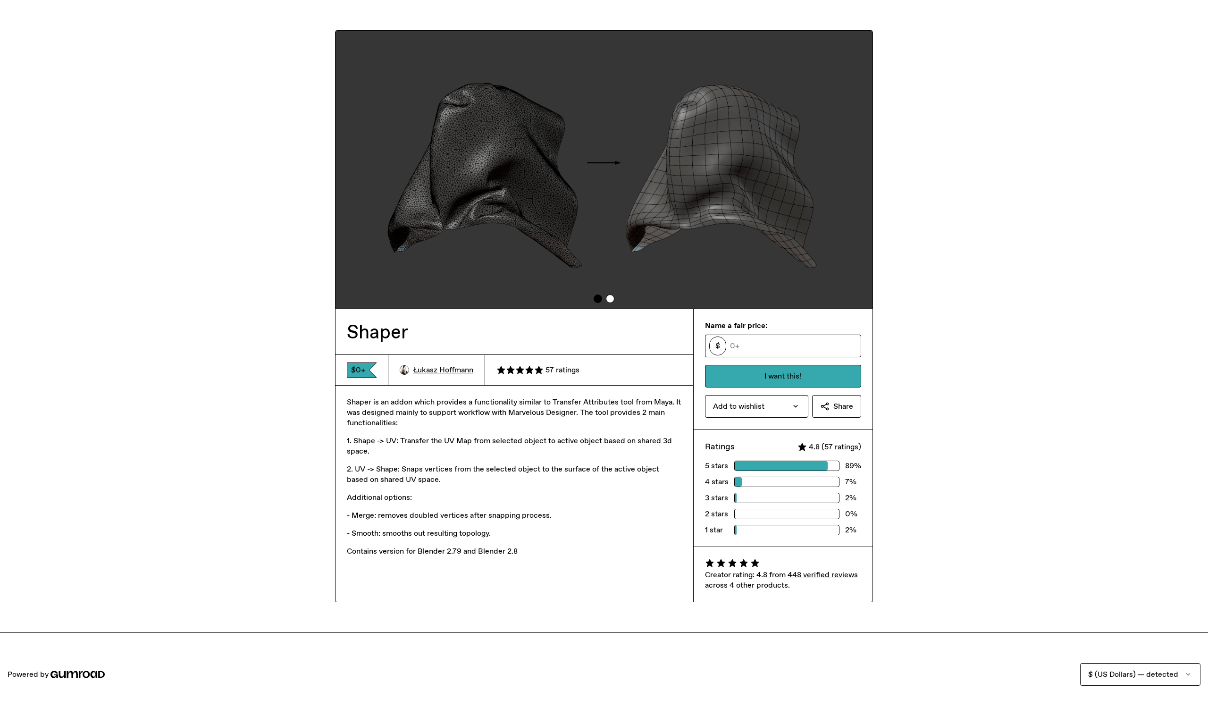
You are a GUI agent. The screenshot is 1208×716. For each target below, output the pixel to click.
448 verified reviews (823, 574)
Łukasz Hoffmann (443, 369)
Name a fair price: (736, 325)
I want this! (782, 375)
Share (843, 406)
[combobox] (756, 406)
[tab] (598, 299)
